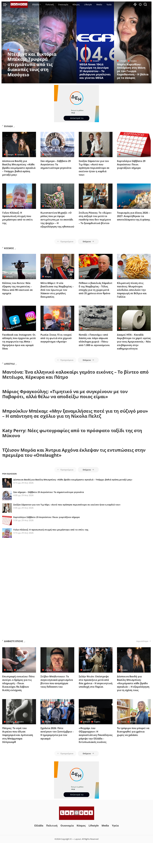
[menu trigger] (6, 4)
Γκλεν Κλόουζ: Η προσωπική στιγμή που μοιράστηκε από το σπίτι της (17, 218)
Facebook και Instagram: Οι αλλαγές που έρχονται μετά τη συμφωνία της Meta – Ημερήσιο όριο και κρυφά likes (19, 341)
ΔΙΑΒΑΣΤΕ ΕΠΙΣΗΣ (13, 641)
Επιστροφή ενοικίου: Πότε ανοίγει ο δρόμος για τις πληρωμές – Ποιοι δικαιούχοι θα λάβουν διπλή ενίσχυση (18, 683)
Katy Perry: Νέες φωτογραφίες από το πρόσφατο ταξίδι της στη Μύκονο (72, 433)
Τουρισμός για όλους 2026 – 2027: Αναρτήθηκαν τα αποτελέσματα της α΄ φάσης (133, 216)
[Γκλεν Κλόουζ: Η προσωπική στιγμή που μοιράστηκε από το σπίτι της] (19, 196)
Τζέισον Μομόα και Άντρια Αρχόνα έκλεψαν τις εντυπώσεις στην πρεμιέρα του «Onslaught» (74, 452)
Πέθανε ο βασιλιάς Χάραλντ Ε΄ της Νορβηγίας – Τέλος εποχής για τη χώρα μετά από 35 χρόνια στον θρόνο (95, 288)
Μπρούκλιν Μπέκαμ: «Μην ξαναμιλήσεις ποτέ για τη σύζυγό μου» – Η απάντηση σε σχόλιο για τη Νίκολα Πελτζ (75, 413)
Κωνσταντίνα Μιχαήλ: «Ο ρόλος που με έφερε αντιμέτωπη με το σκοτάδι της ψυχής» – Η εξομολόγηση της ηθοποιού (57, 219)
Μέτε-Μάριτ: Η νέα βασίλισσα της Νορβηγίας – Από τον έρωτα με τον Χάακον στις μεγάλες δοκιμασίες (57, 290)
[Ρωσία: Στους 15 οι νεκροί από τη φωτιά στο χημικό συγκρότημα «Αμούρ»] (57, 318)
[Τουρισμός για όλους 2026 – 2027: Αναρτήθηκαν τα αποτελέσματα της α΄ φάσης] (134, 196)
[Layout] (19, 4)
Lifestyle (13, 49)
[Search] (145, 4)
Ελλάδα (24, 49)
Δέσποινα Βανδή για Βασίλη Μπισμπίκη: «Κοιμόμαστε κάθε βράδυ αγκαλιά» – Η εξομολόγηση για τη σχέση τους (133, 683)
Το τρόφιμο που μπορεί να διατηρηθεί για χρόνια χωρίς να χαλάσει (133, 732)
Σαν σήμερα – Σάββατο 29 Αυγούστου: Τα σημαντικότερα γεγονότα (55, 164)
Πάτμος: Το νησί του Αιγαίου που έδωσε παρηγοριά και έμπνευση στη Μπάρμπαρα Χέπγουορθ (17, 735)
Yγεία (123, 721)
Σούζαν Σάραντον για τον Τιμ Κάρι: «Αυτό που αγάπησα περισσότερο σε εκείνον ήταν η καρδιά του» (94, 168)
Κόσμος (10, 276)
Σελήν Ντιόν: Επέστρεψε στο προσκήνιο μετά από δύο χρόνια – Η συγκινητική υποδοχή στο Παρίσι (96, 682)
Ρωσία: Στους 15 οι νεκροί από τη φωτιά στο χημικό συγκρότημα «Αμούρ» (56, 338)
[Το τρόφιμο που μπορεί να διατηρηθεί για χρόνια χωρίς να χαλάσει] (134, 711)
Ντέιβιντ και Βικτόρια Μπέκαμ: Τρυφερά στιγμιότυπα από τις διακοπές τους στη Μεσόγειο (31, 64)
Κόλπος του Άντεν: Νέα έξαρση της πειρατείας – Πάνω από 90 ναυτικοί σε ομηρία (17, 288)
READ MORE (62, 80)
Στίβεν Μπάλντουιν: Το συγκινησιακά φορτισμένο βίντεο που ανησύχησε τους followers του (56, 682)
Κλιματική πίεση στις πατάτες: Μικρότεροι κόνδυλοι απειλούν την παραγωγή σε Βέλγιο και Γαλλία (132, 290)
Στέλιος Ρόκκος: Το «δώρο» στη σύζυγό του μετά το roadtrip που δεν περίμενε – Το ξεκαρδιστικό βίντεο (95, 218)
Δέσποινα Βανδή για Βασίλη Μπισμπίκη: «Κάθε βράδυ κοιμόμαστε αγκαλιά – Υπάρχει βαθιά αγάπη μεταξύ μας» (18, 168)
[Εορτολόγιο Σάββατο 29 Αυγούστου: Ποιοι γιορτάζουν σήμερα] (134, 144)
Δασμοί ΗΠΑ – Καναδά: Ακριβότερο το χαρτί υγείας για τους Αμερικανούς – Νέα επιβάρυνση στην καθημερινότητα (134, 341)
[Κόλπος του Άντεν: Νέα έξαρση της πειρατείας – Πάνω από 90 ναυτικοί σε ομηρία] (19, 266)
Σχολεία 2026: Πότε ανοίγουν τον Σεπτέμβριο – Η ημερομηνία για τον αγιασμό (57, 733)
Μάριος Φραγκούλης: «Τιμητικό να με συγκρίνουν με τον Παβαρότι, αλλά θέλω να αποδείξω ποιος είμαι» (65, 394)
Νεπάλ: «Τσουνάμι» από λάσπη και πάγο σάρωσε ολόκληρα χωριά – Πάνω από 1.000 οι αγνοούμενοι (94, 340)
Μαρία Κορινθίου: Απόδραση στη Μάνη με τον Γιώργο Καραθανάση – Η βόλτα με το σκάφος (133, 71)
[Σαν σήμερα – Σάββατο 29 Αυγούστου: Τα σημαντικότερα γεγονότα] (57, 144)
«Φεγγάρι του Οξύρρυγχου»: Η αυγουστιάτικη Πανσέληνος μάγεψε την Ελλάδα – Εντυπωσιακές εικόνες (96, 735)
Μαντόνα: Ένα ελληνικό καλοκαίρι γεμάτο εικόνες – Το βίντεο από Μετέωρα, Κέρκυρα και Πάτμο (75, 374)
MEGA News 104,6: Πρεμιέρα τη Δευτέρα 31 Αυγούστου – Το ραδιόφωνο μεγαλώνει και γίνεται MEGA (95, 71)
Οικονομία (21, 670)
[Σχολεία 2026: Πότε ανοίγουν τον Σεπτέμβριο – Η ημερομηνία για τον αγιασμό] (57, 711)
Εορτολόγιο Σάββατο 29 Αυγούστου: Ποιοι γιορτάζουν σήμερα (131, 164)
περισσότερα (142, 641)
